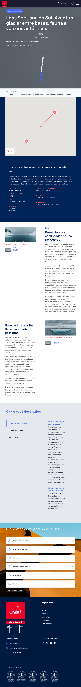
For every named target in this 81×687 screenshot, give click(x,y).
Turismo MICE (47, 624)
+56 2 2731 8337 (15, 643)
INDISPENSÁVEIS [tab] (15, 437)
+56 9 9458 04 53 (16, 653)
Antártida (13, 208)
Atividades (45, 614)
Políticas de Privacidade (14, 667)
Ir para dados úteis (14, 590)
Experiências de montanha (47, 205)
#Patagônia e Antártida (14, 11)
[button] (54, 112)
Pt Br (44, 607)
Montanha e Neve (16, 210)
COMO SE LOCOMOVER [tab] (18, 423)
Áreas (44, 610)
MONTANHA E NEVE (32, 41)
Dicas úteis (46, 620)
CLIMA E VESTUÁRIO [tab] (16, 430)
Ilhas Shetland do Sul (45, 198)
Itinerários (14, 91)
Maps (11, 151)
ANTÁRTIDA (20, 41)
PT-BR (63, 3)
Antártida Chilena (41, 37)
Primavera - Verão (43, 190)
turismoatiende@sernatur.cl (19, 648)
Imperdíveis (46, 617)
